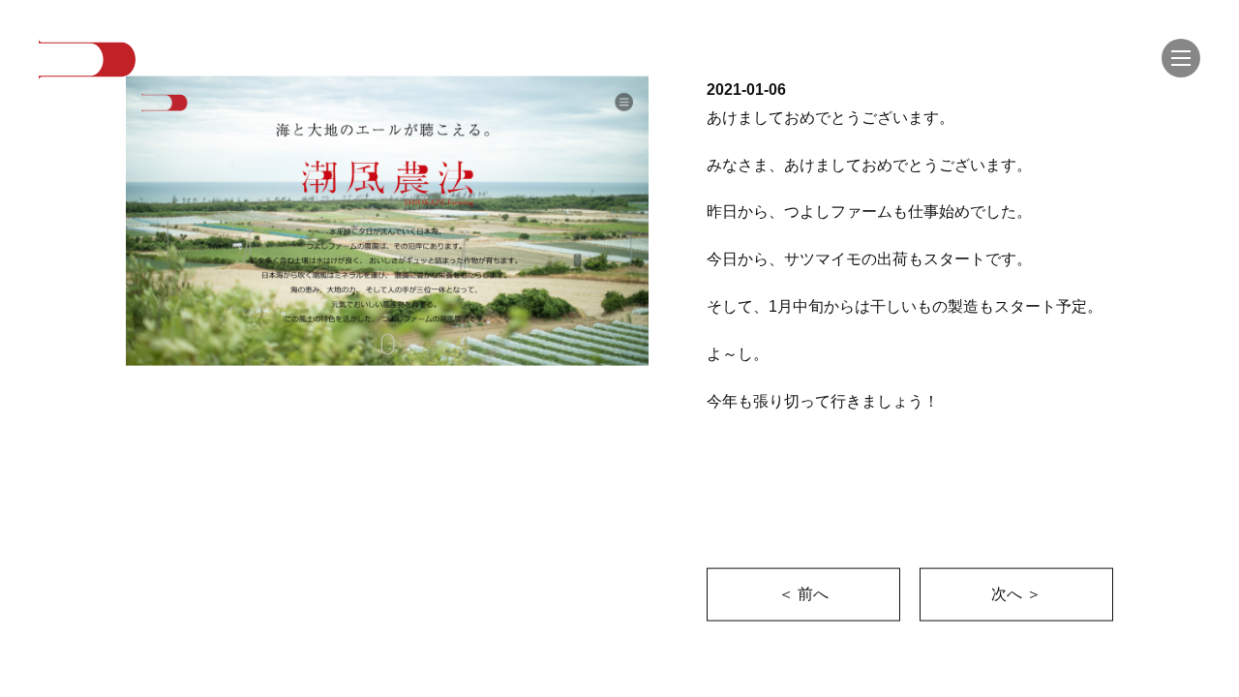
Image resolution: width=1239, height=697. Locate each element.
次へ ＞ (1016, 594)
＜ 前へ (803, 594)
